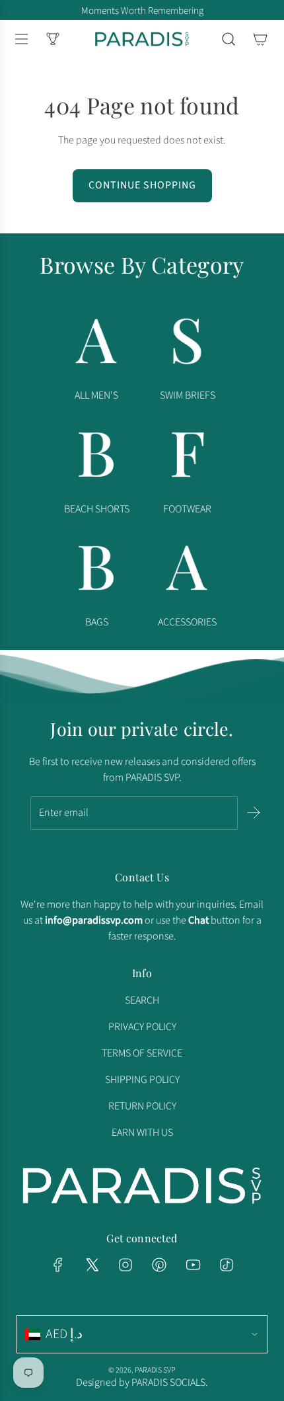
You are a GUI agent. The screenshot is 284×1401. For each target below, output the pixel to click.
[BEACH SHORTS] (96, 457)
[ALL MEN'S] (96, 344)
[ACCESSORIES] (187, 571)
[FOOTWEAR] (187, 457)
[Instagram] (125, 1265)
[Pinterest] (159, 1265)
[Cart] (260, 39)
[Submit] (253, 812)
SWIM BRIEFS (187, 395)
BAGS (96, 622)
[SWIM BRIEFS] (187, 344)
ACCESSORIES (187, 622)
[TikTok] (226, 1265)
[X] (92, 1265)
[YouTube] (193, 1265)
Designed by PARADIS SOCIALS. (142, 1382)
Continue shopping (142, 185)
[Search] (228, 39)
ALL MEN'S (96, 395)
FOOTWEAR (187, 509)
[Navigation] (21, 39)
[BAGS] (96, 571)
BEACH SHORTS (96, 509)
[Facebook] (58, 1265)
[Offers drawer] (53, 39)
